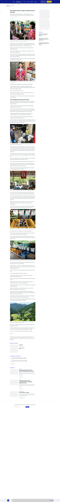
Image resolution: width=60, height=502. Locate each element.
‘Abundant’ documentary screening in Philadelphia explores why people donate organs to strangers (44, 39)
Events (28, 1)
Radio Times (20, 391)
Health (20, 379)
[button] (8, 500)
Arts (25, 1)
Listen (11, 358)
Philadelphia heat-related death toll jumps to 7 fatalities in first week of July (26, 370)
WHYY (9, 1)
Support (35, 1)
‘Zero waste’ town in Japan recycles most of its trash (19, 360)
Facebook (13, 333)
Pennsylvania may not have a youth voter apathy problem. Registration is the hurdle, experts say (44, 43)
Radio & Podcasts (18, 1)
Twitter (14, 333)
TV (22, 1)
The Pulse (21, 344)
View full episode (12, 363)
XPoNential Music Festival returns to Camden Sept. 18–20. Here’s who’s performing (43, 35)
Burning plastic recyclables (24, 392)
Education (31, 1)
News (14, 1)
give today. (11, 339)
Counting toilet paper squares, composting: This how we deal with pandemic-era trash (25, 381)
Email (16, 333)
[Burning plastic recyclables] (14, 394)
